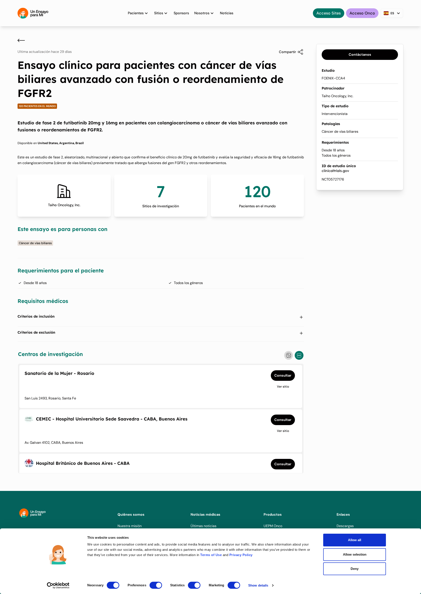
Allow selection (354, 554)
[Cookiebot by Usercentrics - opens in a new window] (58, 585)
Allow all (354, 540)
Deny (355, 569)
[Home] (33, 13)
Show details (258, 585)
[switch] (156, 585)
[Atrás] (21, 40)
